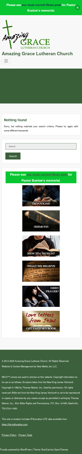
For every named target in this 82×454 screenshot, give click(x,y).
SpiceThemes (61, 449)
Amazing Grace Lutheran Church (37, 53)
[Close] (77, 7)
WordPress (26, 449)
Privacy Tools (25, 434)
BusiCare (46, 449)
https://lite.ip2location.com (14, 424)
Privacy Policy (9, 434)
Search (13, 156)
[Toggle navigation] (6, 61)
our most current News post (47, 174)
